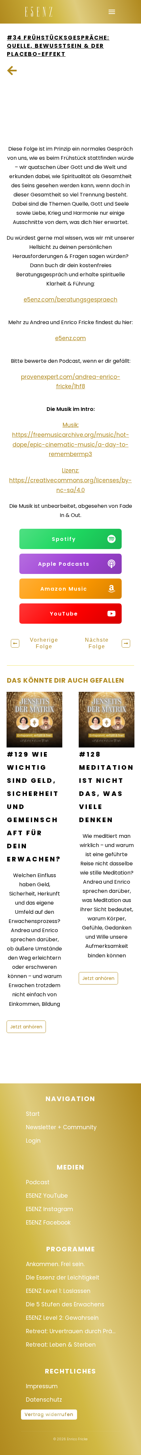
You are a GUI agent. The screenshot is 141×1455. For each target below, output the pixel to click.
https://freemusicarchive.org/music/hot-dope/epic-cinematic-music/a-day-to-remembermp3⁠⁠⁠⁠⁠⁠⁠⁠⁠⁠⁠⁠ (70, 444)
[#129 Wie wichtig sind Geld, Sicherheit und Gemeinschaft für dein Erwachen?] (34, 719)
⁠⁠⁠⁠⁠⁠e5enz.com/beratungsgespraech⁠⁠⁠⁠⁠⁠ (70, 300)
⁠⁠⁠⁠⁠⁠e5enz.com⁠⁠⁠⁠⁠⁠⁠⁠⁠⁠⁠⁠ (70, 338)
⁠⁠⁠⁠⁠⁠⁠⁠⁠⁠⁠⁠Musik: (71, 425)
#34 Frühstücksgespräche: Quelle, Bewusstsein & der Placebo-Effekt (58, 46)
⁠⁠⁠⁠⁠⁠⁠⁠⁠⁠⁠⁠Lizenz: (70, 470)
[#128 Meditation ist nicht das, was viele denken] (106, 719)
